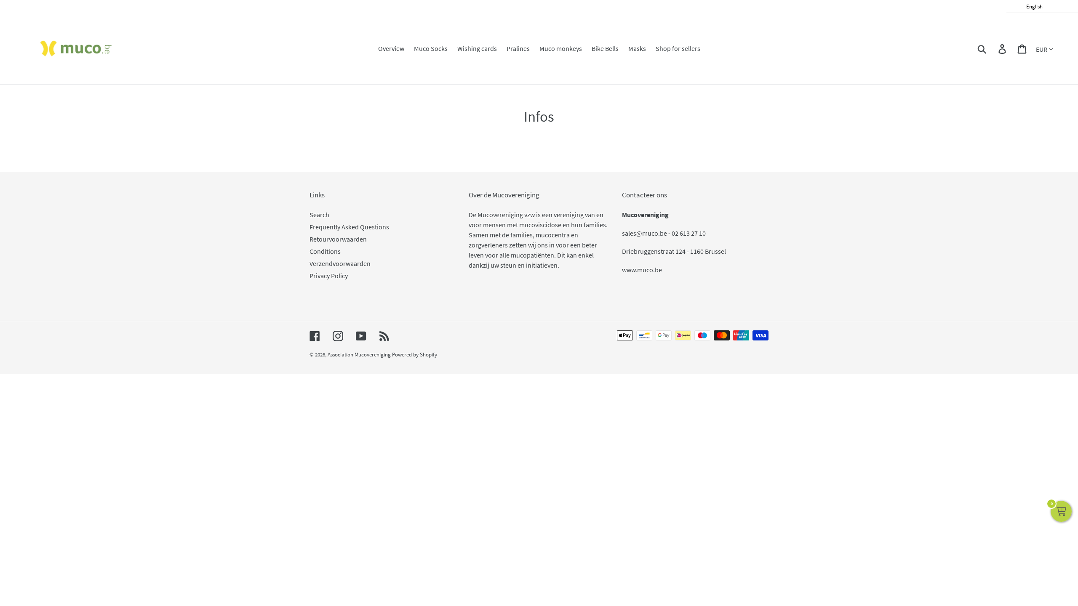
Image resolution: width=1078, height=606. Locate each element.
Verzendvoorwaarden (340, 263)
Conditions (325, 251)
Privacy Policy (329, 275)
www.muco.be (642, 270)
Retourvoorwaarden (338, 239)
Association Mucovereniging (359, 354)
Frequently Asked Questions (349, 227)
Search (319, 214)
